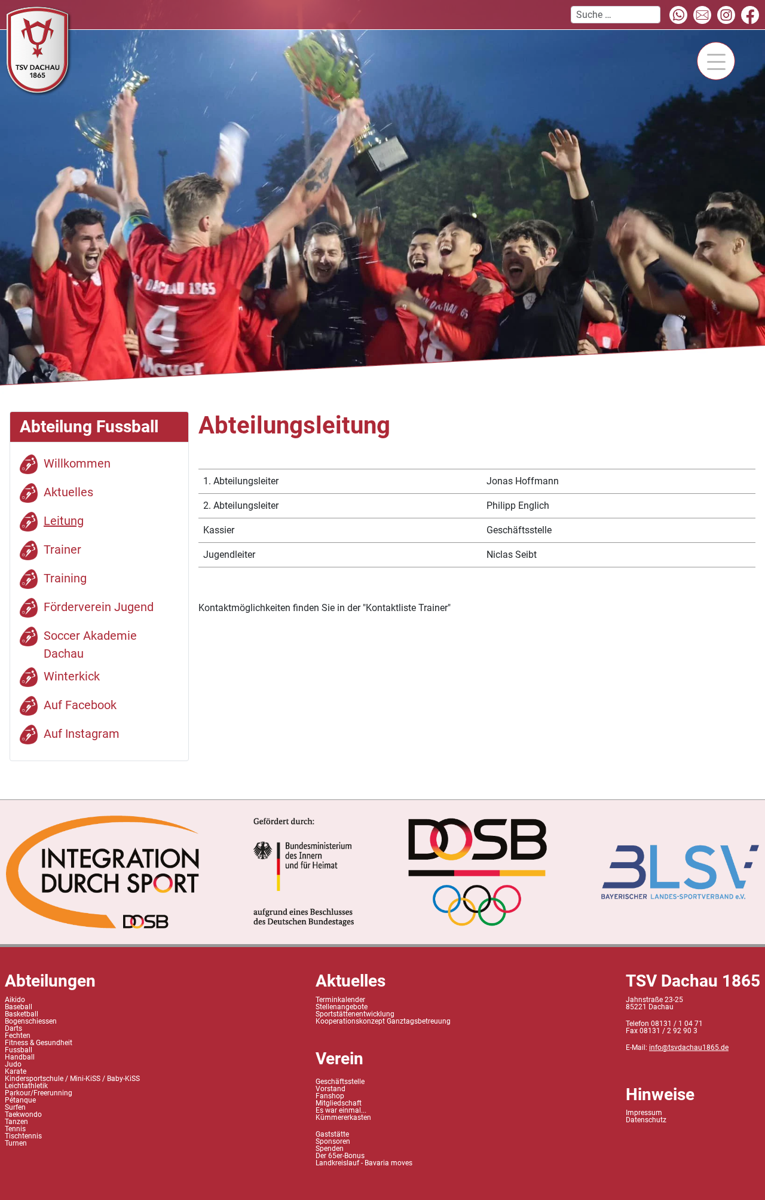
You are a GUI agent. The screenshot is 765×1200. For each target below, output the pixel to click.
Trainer (62, 549)
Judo (13, 1064)
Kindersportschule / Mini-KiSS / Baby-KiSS (72, 1078)
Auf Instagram (82, 733)
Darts (13, 1028)
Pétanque (20, 1100)
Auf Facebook (80, 705)
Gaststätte (332, 1134)
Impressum (644, 1113)
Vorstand (330, 1089)
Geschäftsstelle (340, 1081)
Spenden (330, 1148)
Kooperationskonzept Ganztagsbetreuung (383, 1021)
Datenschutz (646, 1120)
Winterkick (72, 676)
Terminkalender (340, 1000)
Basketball (21, 1014)
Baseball (18, 1007)
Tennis (15, 1129)
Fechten (17, 1035)
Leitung (64, 521)
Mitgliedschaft (339, 1103)
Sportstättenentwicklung (355, 1014)
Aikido (15, 1000)
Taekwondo (23, 1114)
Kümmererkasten (343, 1117)
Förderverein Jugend (99, 607)
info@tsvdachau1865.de (689, 1047)
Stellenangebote (342, 1007)
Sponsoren (333, 1141)
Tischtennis (23, 1136)
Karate (15, 1071)
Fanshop (330, 1096)
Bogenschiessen (31, 1021)
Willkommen (77, 463)
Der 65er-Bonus (340, 1156)
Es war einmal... (341, 1110)
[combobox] (615, 14)
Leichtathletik (26, 1086)
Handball (20, 1057)
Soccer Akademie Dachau (90, 644)
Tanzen (16, 1121)
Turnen (16, 1143)
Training (65, 578)
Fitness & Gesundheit (38, 1043)
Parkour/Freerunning (38, 1093)
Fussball (18, 1050)
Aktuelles (68, 492)
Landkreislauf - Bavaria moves (364, 1163)
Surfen (15, 1107)
